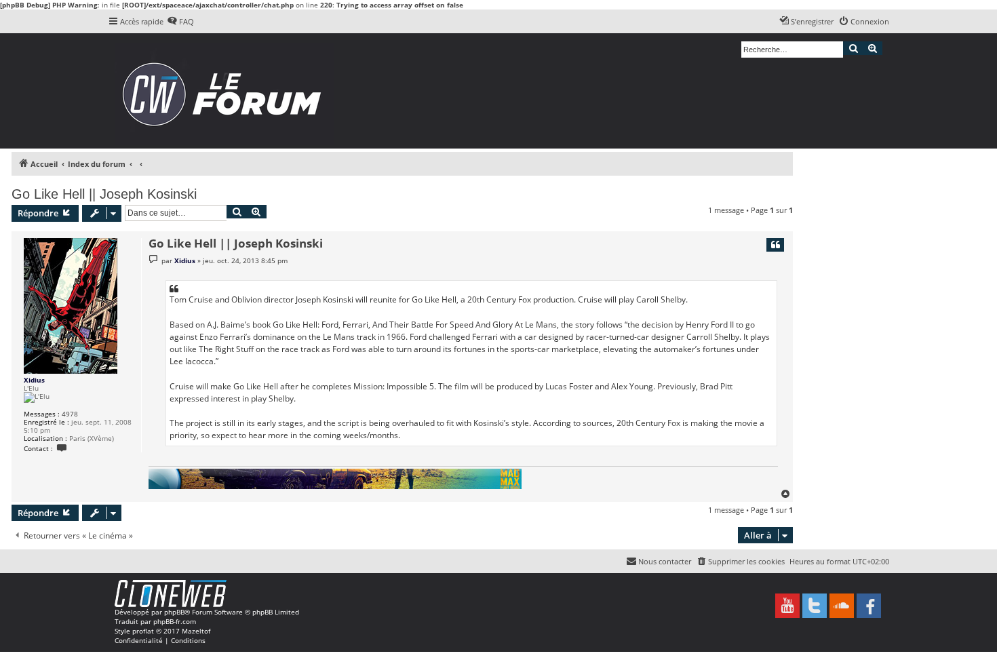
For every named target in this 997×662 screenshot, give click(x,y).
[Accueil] (226, 91)
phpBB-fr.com (174, 621)
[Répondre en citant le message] (775, 245)
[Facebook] (869, 605)
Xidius (34, 380)
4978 (70, 414)
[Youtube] (787, 605)
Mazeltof (196, 631)
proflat (143, 631)
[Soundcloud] (841, 605)
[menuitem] (180, 22)
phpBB (174, 612)
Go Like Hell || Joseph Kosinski (104, 194)
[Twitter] (814, 605)
